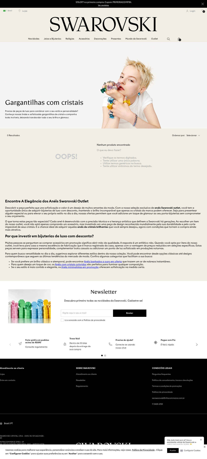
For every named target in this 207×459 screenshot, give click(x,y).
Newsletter (80, 380)
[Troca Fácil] (65, 344)
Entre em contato (7, 380)
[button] (190, 450)
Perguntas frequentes (161, 374)
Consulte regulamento (36, 347)
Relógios (70, 39)
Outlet (154, 39)
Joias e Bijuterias (52, 39)
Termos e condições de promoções (167, 386)
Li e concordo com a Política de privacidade (85, 320)
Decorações (100, 39)
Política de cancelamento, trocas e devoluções (172, 380)
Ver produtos (103, 5)
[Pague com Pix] (155, 343)
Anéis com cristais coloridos (70, 264)
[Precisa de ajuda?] (110, 344)
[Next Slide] (197, 344)
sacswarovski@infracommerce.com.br (168, 398)
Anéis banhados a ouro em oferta (103, 261)
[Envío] (20, 344)
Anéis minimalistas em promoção (80, 267)
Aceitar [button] (173, 450)
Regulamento (82, 386)
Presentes (116, 39)
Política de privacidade (162, 392)
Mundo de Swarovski (136, 39)
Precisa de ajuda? (124, 340)
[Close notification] (201, 439)
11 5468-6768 (157, 404)
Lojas (2, 374)
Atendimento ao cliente (86, 374)
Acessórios (84, 39)
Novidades (33, 39)
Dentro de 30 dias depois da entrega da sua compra (80, 346)
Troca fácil (75, 339)
